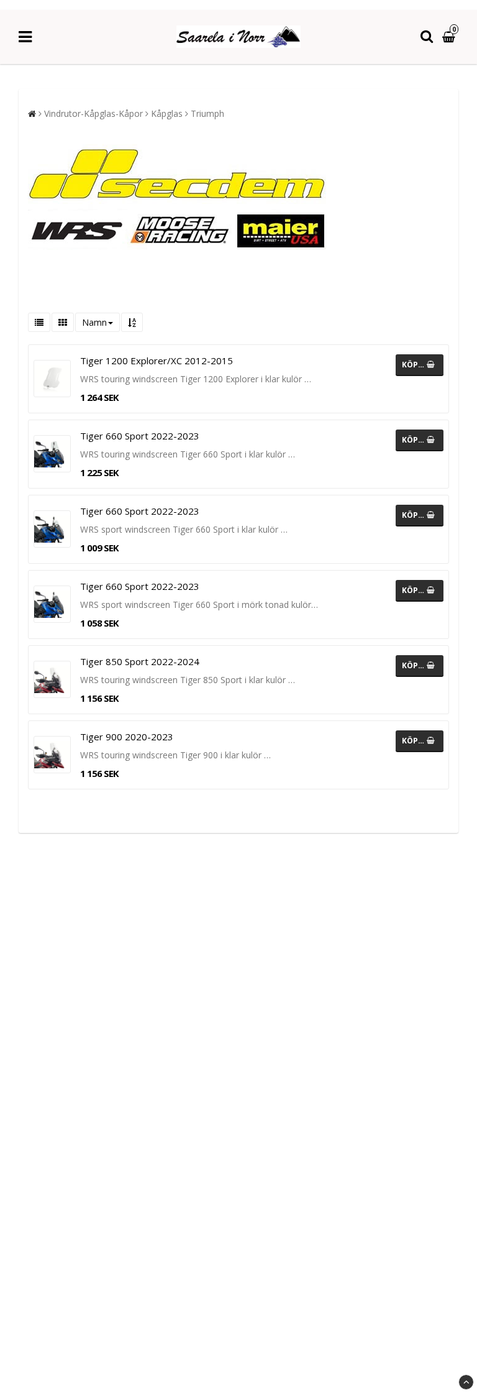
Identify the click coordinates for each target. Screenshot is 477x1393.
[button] (450, 37)
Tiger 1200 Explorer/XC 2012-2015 (156, 360)
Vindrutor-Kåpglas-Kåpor (93, 113)
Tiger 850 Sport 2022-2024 (139, 661)
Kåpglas (167, 113)
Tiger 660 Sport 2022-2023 (139, 436)
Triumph (207, 113)
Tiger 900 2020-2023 (126, 736)
